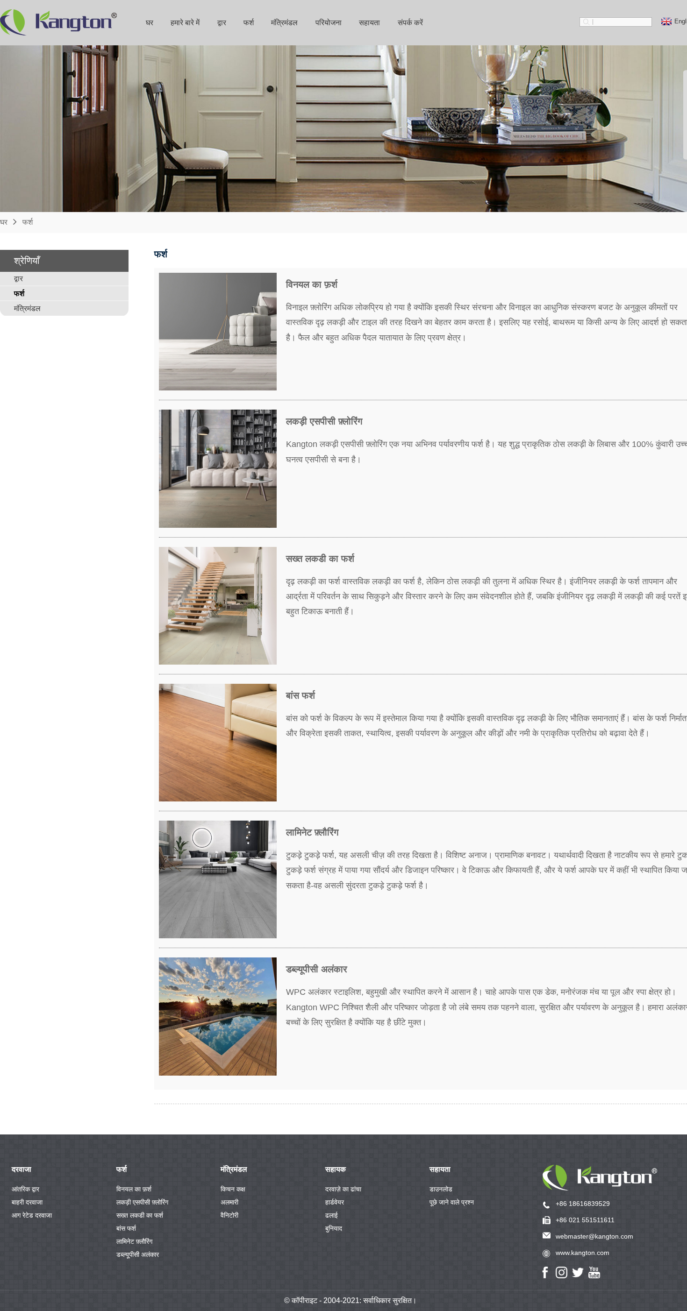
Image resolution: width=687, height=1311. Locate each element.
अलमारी (229, 1202)
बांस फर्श (126, 1228)
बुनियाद (333, 1228)
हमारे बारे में (185, 23)
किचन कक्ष (233, 1189)
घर (149, 23)
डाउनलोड (440, 1189)
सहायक (335, 1169)
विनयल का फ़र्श (133, 1189)
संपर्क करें (410, 23)
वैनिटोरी (229, 1215)
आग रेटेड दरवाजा (32, 1215)
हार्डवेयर (334, 1202)
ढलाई (331, 1215)
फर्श (248, 23)
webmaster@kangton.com (594, 1236)
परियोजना (328, 23)
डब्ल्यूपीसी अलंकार (137, 1254)
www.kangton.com (582, 1252)
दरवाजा (21, 1169)
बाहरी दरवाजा (27, 1202)
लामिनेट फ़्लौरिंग (134, 1241)
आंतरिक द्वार (25, 1189)
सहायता (440, 1169)
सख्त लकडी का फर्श (139, 1215)
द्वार (221, 23)
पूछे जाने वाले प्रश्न (451, 1202)
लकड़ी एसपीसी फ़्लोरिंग (142, 1202)
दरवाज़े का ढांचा (343, 1189)
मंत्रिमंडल (284, 23)
